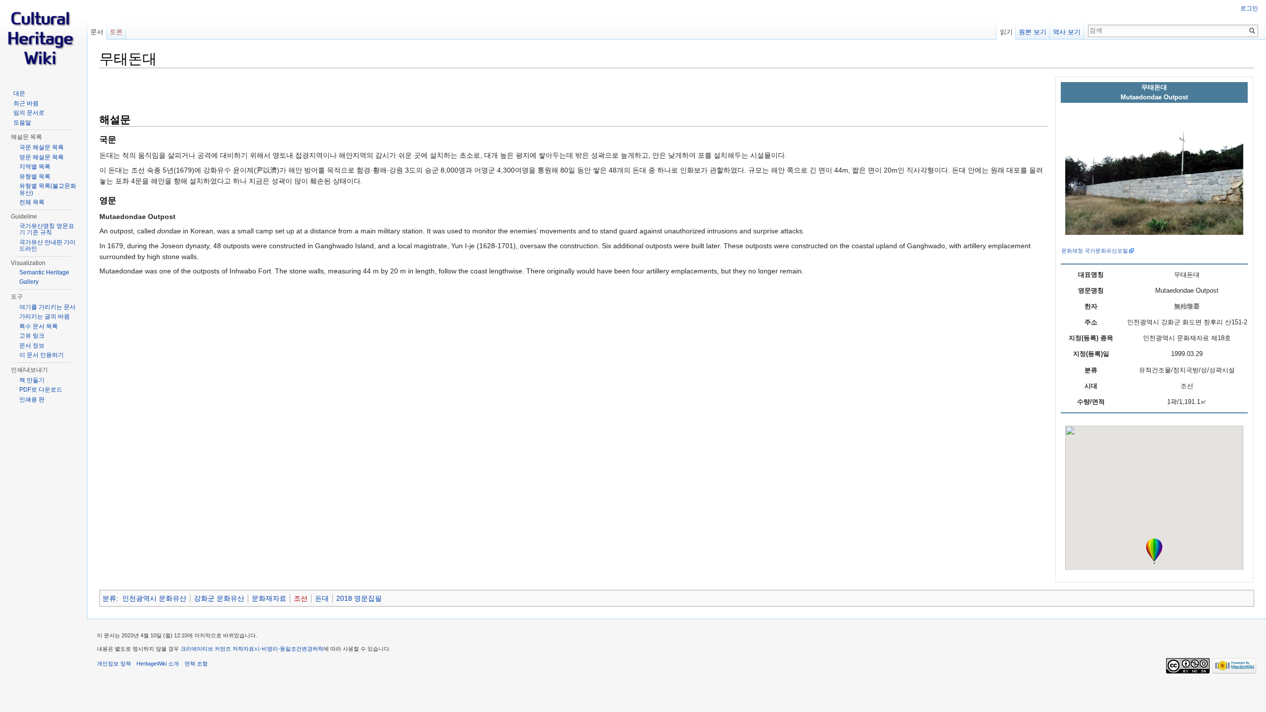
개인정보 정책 (114, 664)
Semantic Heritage (44, 272)
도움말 (22, 122)
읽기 (1006, 32)
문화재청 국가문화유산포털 (1094, 251)
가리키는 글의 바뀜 (44, 316)
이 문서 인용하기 (41, 355)
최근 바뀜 (26, 103)
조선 (301, 598)
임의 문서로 (29, 112)
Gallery (29, 281)
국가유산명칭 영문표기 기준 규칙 (46, 229)
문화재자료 (269, 598)
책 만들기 (32, 380)
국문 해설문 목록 (41, 147)
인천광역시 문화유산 (154, 598)
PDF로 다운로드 (40, 389)
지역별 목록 (34, 166)
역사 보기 (1067, 32)
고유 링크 (32, 335)
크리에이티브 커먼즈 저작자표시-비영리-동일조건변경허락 (252, 649)
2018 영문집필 (359, 598)
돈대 (322, 598)
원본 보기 (1032, 32)
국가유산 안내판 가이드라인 (47, 246)
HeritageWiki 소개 (157, 664)
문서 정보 (32, 345)
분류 (109, 598)
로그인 (1249, 8)
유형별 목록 (34, 176)
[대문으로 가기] (43, 39)
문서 (96, 32)
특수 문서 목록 (38, 326)
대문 (19, 93)
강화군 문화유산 (219, 598)
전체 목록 (32, 202)
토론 (116, 32)
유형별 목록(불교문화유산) (47, 189)
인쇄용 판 (32, 399)
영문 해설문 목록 (41, 157)
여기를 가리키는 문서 (47, 307)
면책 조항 (196, 664)
